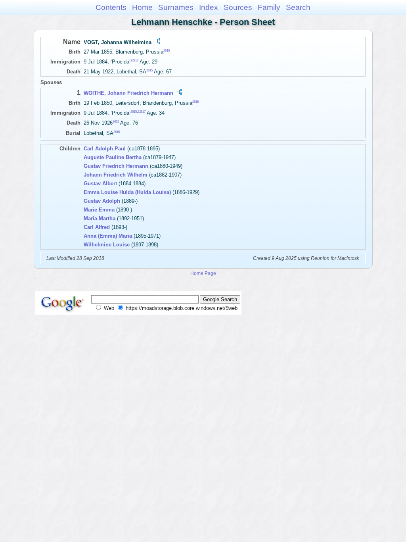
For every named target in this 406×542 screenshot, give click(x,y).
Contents (111, 7)
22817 (134, 60)
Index (208, 7)
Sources (238, 7)
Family (269, 7)
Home (142, 7)
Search (298, 7)
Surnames (175, 7)
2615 (166, 50)
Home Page (203, 273)
